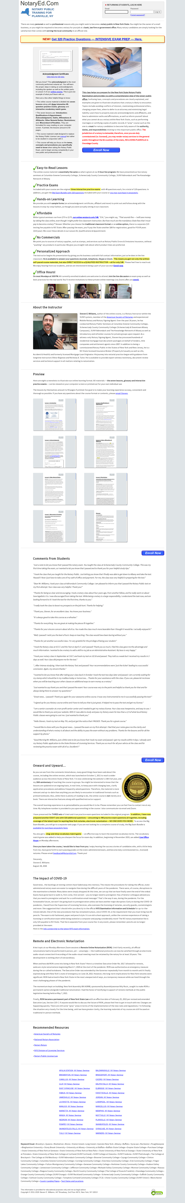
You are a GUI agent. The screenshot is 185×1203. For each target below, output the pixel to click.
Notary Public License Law (46, 1056)
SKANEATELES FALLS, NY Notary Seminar (76, 1129)
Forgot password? (138, 15)
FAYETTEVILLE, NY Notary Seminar (110, 1093)
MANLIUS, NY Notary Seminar (71, 1106)
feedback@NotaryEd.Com (64, 853)
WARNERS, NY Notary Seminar (108, 1133)
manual (63, 136)
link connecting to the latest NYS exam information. (66, 928)
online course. (57, 92)
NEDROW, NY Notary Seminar (71, 1120)
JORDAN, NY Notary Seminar (107, 1097)
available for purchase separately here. (50, 827)
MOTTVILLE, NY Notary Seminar (109, 1115)
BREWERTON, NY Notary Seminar (73, 1075)
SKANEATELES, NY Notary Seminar (110, 1124)
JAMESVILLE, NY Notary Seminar (72, 1097)
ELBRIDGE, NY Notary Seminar (108, 1088)
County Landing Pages (50, 1181)
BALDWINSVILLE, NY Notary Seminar (111, 1070)
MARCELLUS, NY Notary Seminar (109, 1106)
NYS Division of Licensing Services (49, 1050)
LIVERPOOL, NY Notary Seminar (109, 1102)
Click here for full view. (56, 77)
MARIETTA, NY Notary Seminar (71, 1111)
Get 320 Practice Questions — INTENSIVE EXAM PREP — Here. (97, 39)
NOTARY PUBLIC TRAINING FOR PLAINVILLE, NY (43, 13)
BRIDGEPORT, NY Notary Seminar (109, 1075)
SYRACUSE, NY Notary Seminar (108, 1129)
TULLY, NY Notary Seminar (70, 1133)
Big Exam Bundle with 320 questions (68, 192)
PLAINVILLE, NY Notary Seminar (109, 1120)
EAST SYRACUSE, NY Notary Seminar (74, 1088)
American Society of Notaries (120, 317)
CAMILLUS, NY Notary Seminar (71, 1079)
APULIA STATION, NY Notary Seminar (74, 1070)
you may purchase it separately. (124, 192)
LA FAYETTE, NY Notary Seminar (72, 1102)
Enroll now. (118, 265)
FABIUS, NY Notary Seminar (70, 1093)
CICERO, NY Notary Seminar (107, 1079)
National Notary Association (46, 1039)
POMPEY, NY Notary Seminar (71, 1124)
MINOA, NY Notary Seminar (70, 1115)
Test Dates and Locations (72, 1181)
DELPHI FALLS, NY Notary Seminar (110, 1084)
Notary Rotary (40, 1045)
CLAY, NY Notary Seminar (69, 1084)
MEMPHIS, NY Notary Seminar (108, 1111)
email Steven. (122, 393)
